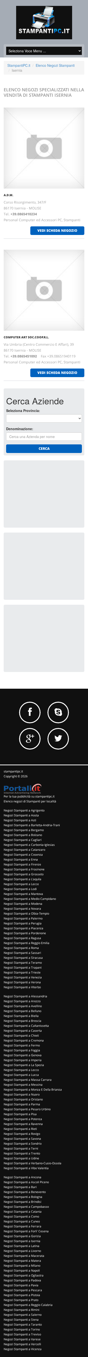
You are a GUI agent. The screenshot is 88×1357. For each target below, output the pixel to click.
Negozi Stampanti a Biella (21, 1016)
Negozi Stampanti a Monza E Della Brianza (33, 1089)
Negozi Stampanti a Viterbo (22, 987)
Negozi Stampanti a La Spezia (24, 1065)
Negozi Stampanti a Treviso (22, 1334)
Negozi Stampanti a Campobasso (26, 1207)
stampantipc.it (13, 771)
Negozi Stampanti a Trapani (23, 967)
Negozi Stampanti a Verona (22, 982)
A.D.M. (8, 195)
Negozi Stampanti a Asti (20, 820)
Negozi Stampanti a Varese (22, 1339)
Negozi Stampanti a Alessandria (25, 996)
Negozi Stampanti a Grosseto (24, 874)
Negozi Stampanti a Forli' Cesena (26, 1231)
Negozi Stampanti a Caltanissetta (26, 1026)
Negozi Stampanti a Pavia (21, 1285)
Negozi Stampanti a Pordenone (25, 933)
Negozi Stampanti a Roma (21, 948)
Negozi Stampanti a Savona (22, 1139)
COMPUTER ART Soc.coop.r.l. (26, 337)
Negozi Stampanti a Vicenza (23, 1349)
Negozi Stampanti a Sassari (22, 953)
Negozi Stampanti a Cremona (24, 1040)
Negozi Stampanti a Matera (22, 1261)
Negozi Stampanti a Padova (22, 1280)
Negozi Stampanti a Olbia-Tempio (26, 913)
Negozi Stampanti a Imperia (23, 1060)
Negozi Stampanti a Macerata (24, 1256)
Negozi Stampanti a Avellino (23, 1006)
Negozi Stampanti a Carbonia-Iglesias (29, 845)
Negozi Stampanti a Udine (21, 1158)
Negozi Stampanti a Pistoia (22, 1295)
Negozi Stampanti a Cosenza (23, 854)
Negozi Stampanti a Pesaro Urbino (27, 1109)
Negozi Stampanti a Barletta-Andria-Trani (32, 825)
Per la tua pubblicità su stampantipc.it (29, 796)
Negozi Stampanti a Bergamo (24, 830)
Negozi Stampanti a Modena (23, 904)
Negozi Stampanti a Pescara (23, 1290)
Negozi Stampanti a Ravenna (23, 1124)
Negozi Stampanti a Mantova (23, 894)
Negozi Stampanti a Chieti (21, 1035)
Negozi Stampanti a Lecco (21, 1070)
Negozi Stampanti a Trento (22, 1153)
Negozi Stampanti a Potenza (23, 1119)
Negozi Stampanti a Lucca (21, 1075)
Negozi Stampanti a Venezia (23, 977)
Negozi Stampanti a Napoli (22, 1270)
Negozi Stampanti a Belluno (22, 1011)
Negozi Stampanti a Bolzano (23, 835)
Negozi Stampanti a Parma (22, 1104)
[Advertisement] (42, 493)
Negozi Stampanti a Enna (21, 859)
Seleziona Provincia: (23, 410)
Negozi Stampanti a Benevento (25, 1192)
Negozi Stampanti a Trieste (22, 972)
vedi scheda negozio (57, 230)
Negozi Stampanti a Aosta (21, 815)
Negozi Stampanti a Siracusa (23, 958)
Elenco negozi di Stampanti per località (30, 801)
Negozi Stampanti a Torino (22, 1329)
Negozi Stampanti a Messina (23, 1085)
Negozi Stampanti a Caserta (23, 1030)
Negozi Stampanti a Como (21, 1216)
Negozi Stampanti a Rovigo (22, 1134)
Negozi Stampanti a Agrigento (24, 810)
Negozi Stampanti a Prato (21, 1300)
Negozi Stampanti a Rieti (20, 1129)
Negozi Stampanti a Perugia (23, 923)
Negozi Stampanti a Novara (22, 908)
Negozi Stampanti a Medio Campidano (30, 899)
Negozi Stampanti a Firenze (22, 864)
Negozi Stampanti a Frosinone (24, 869)
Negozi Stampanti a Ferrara (22, 1226)
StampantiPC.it (18, 65)
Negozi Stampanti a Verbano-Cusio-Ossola (32, 1163)
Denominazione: (19, 428)
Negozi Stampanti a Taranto (23, 1324)
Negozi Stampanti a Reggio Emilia (26, 943)
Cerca (44, 448)
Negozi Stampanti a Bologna (23, 1197)
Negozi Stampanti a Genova (23, 1055)
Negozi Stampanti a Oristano (23, 1099)
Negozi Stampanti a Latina (21, 1246)
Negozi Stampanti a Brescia (22, 1021)
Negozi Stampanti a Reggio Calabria (28, 1305)
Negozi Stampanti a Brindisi (22, 1202)
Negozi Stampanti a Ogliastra (24, 1275)
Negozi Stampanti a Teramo (23, 962)
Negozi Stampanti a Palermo (23, 918)
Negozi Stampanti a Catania (23, 1211)
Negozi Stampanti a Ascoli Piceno (26, 1182)
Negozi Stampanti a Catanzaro (24, 850)
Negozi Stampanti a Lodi (20, 889)
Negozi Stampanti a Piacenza (23, 928)
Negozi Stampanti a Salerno (23, 1315)
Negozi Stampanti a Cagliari (23, 840)
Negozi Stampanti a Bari (20, 1187)
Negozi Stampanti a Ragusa (22, 938)
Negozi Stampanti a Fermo (22, 1045)
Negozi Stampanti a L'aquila (22, 879)
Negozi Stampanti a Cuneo (22, 1221)
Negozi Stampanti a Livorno (22, 1251)
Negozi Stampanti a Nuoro (22, 1094)
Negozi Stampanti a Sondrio (23, 1143)
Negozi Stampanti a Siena (21, 1319)
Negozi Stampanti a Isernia (22, 1241)
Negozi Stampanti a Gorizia (22, 1236)
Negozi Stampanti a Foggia (22, 1050)
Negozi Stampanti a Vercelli (22, 1344)
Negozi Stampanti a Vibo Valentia (26, 1168)
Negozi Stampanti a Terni (21, 1148)
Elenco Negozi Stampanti (55, 65)
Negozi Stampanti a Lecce (21, 884)
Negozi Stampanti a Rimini (21, 1310)
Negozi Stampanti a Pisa (20, 1114)
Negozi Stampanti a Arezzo (22, 1001)
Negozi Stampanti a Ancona (22, 1177)
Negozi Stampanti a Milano (22, 1265)
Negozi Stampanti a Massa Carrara (28, 1080)
